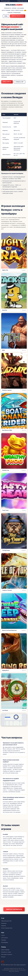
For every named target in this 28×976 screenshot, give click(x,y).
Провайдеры (4, 942)
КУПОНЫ (14, 8)
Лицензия (3, 923)
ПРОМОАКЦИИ (17, 12)
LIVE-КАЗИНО (20, 8)
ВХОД (5, 16)
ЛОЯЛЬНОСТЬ (7, 8)
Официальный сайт (6, 921)
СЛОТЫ (13, 10)
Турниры (3, 940)
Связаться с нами (6, 952)
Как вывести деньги (6, 954)
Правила (3, 925)
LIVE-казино (4, 937)
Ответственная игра (6, 928)
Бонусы (3, 956)
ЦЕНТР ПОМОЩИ (6, 10)
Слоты (3, 935)
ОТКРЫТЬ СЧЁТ (20, 81)
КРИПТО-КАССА (20, 10)
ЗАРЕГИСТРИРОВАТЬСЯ (17, 16)
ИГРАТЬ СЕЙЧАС (7, 81)
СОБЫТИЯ (10, 12)
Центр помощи (5, 949)
